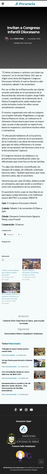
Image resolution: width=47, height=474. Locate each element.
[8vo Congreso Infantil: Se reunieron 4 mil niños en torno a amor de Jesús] (11, 287)
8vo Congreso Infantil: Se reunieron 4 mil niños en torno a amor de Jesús (11, 296)
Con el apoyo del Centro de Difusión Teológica (23, 470)
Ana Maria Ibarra (11, 366)
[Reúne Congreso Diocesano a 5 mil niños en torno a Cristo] (31, 264)
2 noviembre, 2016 (34, 39)
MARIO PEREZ (19, 39)
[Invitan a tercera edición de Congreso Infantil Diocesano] (11, 264)
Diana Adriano (10, 355)
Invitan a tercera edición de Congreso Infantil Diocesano (10, 272)
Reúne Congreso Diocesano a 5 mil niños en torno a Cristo (30, 272)
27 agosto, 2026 (21, 355)
